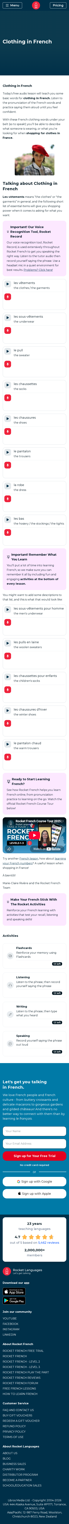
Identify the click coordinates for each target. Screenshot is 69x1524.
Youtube (10, 1318)
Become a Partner (17, 1480)
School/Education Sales (22, 1485)
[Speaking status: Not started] (10, 1043)
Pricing (58, 5)
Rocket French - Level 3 (21, 1367)
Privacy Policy (14, 1431)
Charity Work (14, 1469)
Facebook (10, 1324)
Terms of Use (13, 1437)
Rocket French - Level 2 (21, 1361)
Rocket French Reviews (22, 1377)
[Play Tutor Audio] (7, 284)
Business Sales (14, 1464)
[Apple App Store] (34, 1291)
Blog (7, 1458)
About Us (10, 1453)
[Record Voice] (7, 296)
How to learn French (20, 1394)
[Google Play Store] (34, 1300)
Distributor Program (20, 1474)
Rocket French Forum (20, 1383)
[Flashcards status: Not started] (10, 956)
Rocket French (15, 1356)
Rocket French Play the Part (26, 1372)
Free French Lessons (19, 1388)
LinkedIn (9, 1334)
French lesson (28, 858)
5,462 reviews (48, 1243)
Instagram (11, 1329)
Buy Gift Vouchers (17, 1415)
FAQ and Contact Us (18, 1410)
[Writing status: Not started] (10, 1014)
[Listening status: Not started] (10, 985)
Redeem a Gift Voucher (21, 1420)
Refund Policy (14, 1426)
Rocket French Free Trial (23, 1350)
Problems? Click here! (38, 270)
